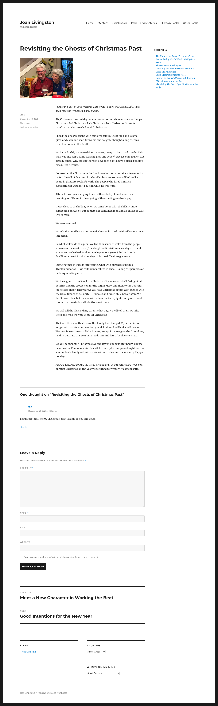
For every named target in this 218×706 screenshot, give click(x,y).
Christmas (25, 123)
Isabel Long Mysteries (144, 23)
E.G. (30, 407)
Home (90, 23)
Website (25, 542)
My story (103, 23)
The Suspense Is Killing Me (168, 65)
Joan (22, 115)
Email (24, 527)
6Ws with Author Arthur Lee (169, 81)
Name (24, 513)
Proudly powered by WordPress (52, 693)
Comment (27, 468)
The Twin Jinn (29, 652)
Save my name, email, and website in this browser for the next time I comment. (61, 557)
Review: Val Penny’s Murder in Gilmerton (175, 78)
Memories (33, 127)
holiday (23, 127)
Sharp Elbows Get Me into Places (171, 75)
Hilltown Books (170, 23)
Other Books (190, 23)
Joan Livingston (37, 22)
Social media (119, 23)
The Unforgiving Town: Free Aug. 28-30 (175, 56)
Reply (24, 427)
